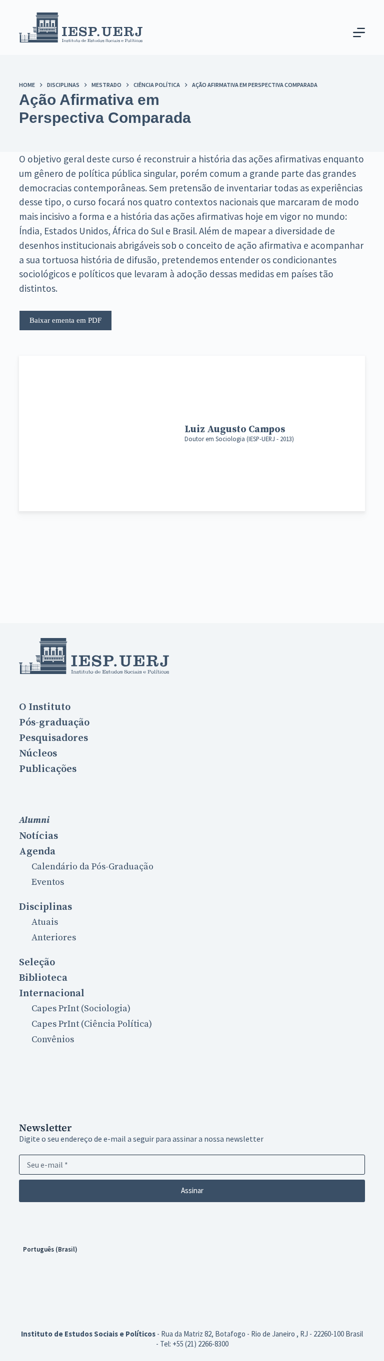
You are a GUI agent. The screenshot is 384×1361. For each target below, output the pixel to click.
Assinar (192, 1190)
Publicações (47, 768)
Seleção (37, 962)
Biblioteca (43, 977)
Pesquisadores (53, 737)
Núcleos (38, 753)
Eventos (48, 882)
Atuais (45, 922)
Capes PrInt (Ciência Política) (92, 1024)
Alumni (34, 820)
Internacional (51, 993)
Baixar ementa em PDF (66, 320)
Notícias (38, 835)
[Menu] (359, 32)
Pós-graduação (54, 722)
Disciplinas (45, 906)
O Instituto (44, 706)
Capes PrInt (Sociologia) (81, 1008)
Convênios (53, 1039)
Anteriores (54, 937)
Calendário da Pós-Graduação (93, 866)
